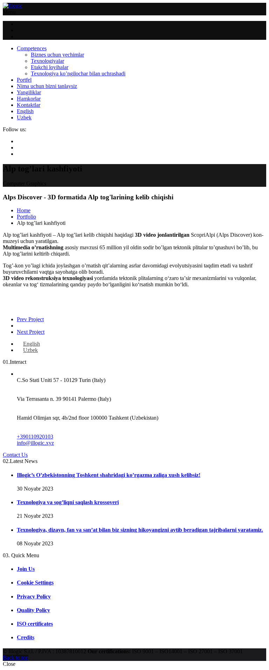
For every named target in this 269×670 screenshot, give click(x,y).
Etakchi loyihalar (49, 67)
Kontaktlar (28, 105)
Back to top (15, 658)
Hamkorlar (29, 99)
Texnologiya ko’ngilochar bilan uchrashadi (78, 73)
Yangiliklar (29, 92)
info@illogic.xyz (35, 443)
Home (23, 210)
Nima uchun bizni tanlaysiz (47, 86)
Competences (32, 48)
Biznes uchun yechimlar (57, 55)
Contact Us (15, 455)
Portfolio (26, 217)
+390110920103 (35, 437)
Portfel (24, 80)
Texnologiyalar (47, 61)
